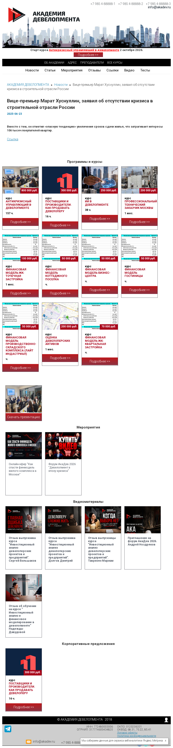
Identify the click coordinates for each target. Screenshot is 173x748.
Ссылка (12, 139)
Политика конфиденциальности (136, 735)
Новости (32, 70)
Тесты (145, 70)
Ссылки (112, 70)
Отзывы (94, 70)
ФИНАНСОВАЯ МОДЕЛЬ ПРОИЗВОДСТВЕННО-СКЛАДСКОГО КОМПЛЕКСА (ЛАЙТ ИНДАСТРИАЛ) (21, 345)
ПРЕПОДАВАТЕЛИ (92, 62)
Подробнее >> (88, 55)
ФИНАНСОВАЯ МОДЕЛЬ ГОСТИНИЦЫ (135, 273)
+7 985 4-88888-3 (158, 4)
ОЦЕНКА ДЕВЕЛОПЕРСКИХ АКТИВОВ (57, 341)
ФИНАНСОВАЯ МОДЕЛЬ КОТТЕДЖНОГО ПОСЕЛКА (56, 274)
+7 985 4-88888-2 (130, 4)
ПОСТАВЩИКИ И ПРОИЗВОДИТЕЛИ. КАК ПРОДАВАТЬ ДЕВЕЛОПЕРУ (58, 206)
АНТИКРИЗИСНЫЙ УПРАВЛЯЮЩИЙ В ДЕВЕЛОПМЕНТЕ (18, 205)
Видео (129, 70)
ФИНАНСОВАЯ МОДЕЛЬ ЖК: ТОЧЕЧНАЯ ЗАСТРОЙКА (16, 274)
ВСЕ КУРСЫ (114, 62)
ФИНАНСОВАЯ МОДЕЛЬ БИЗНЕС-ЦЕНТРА (97, 273)
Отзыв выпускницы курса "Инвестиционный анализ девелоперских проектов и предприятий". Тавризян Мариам (102, 549)
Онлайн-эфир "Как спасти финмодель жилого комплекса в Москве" (22, 469)
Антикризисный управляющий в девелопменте (84, 50)
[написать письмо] (29, 742)
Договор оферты (127, 732)
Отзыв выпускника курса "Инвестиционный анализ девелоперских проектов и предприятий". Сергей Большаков (22, 549)
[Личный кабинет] (166, 721)
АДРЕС (72, 62)
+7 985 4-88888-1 (103, 4)
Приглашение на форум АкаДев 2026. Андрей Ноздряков (142, 541)
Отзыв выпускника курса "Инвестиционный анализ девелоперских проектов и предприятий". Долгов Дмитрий (61, 549)
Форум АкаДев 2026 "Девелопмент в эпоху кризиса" (62, 467)
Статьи (50, 70)
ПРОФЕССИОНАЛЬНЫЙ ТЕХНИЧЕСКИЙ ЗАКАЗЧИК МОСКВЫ (141, 205)
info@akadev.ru (159, 7)
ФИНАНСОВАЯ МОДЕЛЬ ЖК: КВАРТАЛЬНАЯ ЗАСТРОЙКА (95, 342)
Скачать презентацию (23, 417)
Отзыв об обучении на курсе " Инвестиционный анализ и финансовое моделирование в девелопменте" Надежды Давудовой (22, 619)
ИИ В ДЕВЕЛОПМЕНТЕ (96, 203)
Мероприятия (71, 70)
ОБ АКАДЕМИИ (54, 62)
